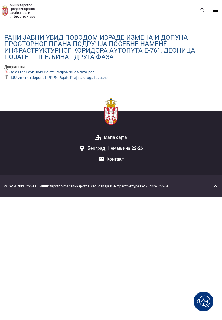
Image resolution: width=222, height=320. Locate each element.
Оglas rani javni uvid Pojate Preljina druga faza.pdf (51, 72)
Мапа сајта (115, 137)
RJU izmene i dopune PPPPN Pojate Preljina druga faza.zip (58, 77)
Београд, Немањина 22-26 (115, 148)
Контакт (115, 159)
